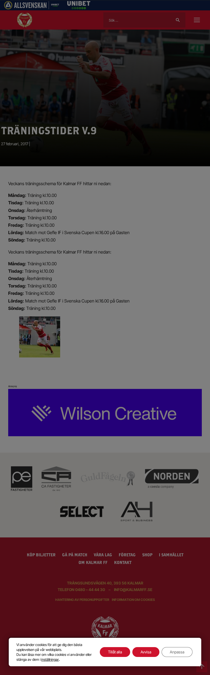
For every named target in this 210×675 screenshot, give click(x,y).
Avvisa (146, 652)
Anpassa (177, 652)
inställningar (50, 659)
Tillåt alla (115, 652)
